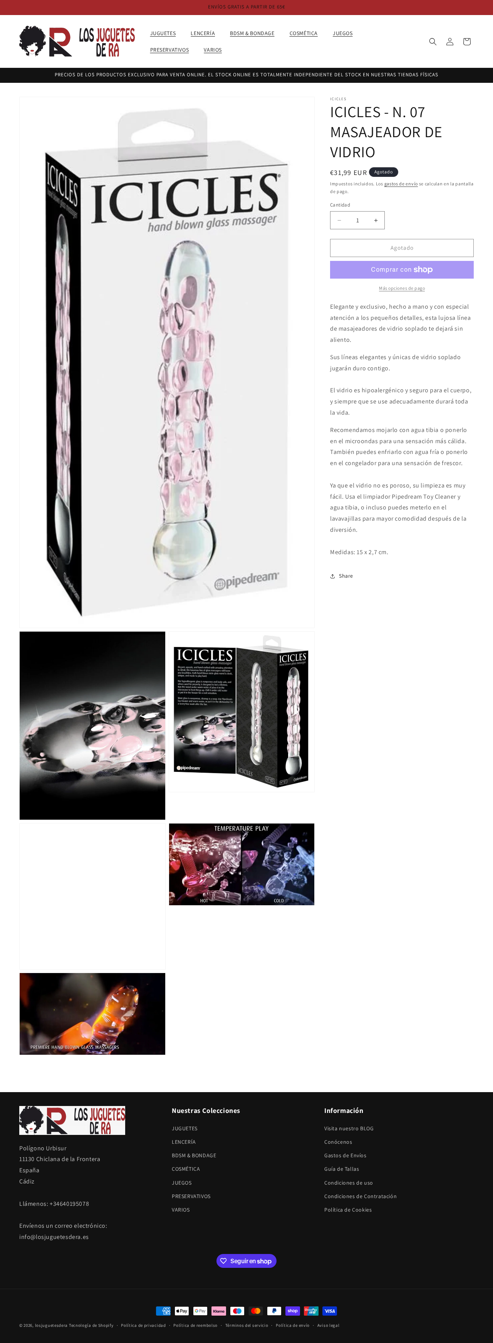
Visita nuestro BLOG (349, 1127)
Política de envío (293, 1325)
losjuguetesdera (51, 1325)
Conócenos (338, 1141)
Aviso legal (328, 1325)
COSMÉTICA (186, 1168)
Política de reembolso (195, 1325)
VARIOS (181, 1209)
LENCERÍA (184, 1141)
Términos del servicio (246, 1325)
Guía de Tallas (341, 1168)
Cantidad (340, 205)
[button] (166, 33)
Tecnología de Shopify (91, 1325)
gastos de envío (401, 184)
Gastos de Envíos (345, 1154)
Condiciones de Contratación (360, 1195)
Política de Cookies (348, 1209)
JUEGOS (182, 1182)
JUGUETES (185, 1127)
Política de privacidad (143, 1325)
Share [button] (346, 575)
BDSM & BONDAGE (194, 1154)
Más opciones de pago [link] (402, 288)
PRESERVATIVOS (191, 1195)
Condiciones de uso (348, 1182)
